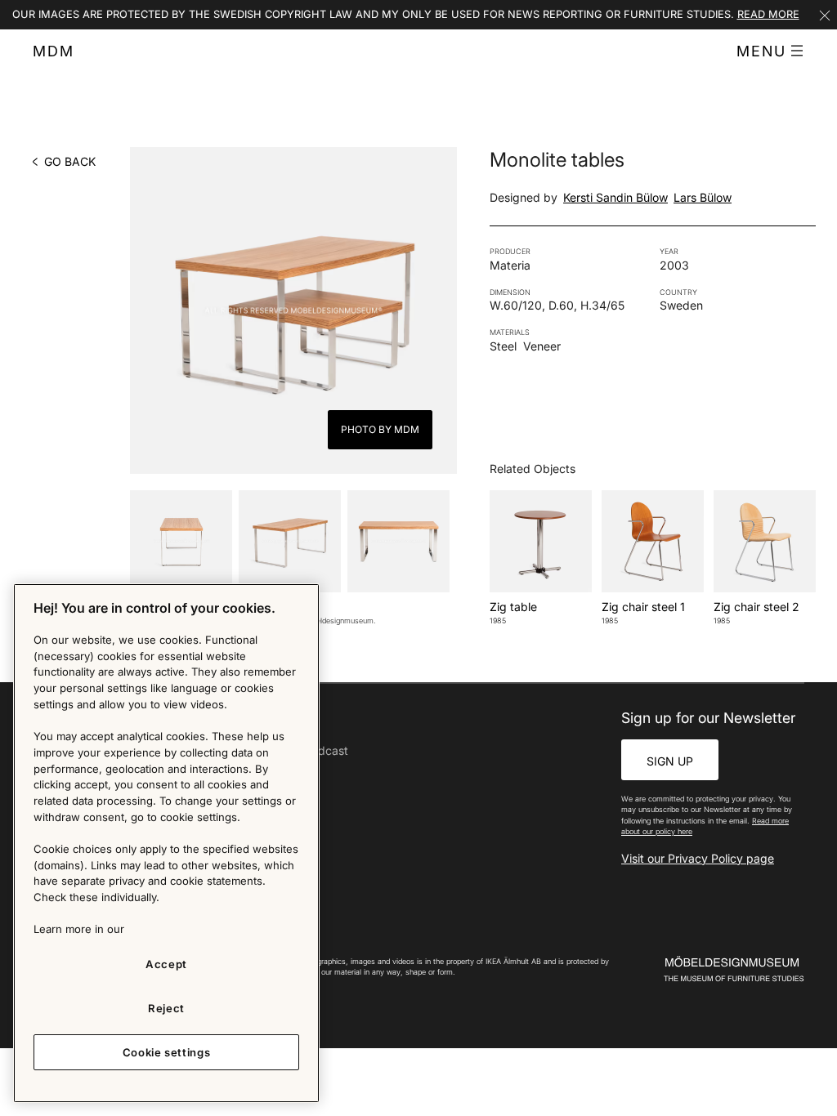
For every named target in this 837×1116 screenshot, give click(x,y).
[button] (770, 51)
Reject (166, 1008)
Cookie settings (167, 1052)
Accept (166, 964)
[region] (166, 843)
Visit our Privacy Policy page (697, 858)
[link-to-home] (727, 969)
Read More (768, 14)
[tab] (181, 541)
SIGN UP (670, 761)
